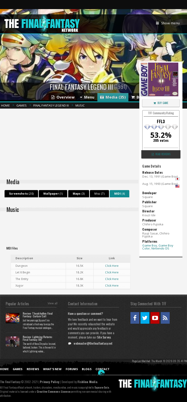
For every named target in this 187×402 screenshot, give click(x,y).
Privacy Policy (49, 381)
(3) (79, 194)
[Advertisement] (70, 142)
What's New (52, 369)
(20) (21, 194)
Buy (139, 97)
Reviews (33, 369)
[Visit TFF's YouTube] (155, 318)
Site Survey (104, 337)
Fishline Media (87, 381)
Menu (88, 97)
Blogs (86, 369)
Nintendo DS (160, 248)
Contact (102, 369)
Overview (64, 97)
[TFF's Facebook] (134, 318)
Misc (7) (99, 194)
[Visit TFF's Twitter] (144, 318)
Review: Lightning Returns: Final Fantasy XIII (38, 338)
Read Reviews (163, 154)
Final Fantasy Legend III (51, 105)
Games (21, 105)
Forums (72, 369)
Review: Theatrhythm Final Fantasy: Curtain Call (38, 314)
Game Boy (149, 245)
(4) (119, 194)
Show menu (170, 23)
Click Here (112, 266)
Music (80, 105)
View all (52, 303)
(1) (53, 194)
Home (5, 105)
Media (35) (115, 97)
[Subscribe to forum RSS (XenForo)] (165, 318)
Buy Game (163, 103)
